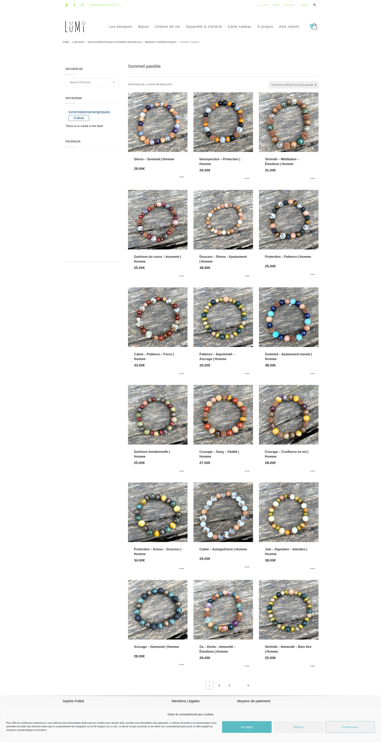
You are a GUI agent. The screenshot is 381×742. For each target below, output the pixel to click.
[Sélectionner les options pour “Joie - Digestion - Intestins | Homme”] (313, 569)
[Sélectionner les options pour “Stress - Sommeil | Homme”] (182, 177)
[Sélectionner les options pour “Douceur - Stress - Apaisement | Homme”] (247, 276)
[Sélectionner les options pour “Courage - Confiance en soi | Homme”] (313, 471)
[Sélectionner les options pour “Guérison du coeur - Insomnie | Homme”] (182, 276)
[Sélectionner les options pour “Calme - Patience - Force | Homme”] (182, 374)
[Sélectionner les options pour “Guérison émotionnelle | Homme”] (182, 471)
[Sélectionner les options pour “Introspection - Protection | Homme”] (247, 179)
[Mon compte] (66, 5)
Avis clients (289, 5)
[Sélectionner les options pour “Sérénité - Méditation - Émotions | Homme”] (313, 179)
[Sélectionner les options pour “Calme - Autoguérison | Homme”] (247, 567)
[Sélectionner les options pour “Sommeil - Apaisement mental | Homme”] (313, 374)
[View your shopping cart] (314, 27)
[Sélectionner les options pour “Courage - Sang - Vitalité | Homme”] (247, 471)
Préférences (350, 727)
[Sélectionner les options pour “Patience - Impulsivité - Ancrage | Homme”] (247, 374)
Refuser (298, 727)
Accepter (247, 727)
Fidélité (276, 5)
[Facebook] (74, 5)
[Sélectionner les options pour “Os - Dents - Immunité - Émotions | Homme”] (247, 666)
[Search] (114, 82)
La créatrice (263, 5)
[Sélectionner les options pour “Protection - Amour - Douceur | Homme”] (182, 569)
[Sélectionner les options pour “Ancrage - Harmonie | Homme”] (182, 665)
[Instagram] (82, 5)
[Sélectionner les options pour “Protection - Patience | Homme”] (313, 275)
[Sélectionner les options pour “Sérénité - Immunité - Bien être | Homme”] (313, 666)
